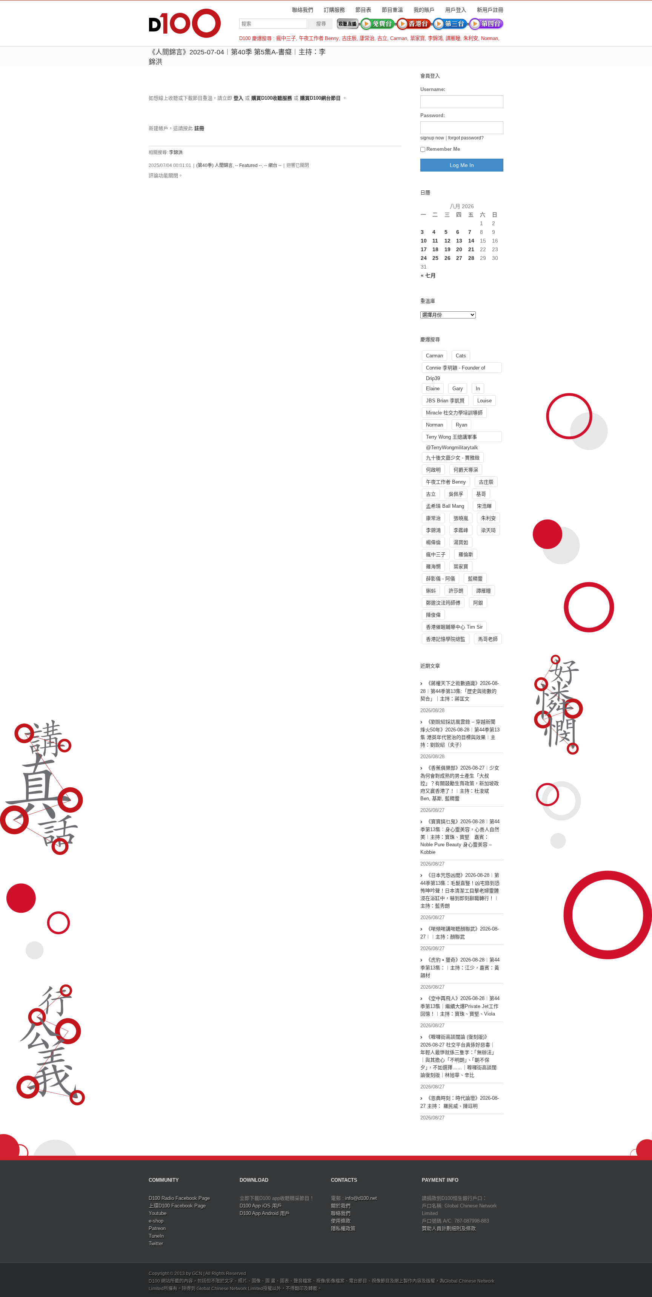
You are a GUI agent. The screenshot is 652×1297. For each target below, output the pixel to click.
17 (424, 249)
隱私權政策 (343, 1228)
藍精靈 (475, 578)
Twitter (156, 1243)
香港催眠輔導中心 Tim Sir (454, 627)
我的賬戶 (424, 10)
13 (459, 241)
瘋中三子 (286, 38)
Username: (432, 89)
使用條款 (341, 1221)
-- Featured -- (248, 165)
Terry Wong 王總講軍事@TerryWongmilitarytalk (452, 438)
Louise (484, 400)
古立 (382, 38)
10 (424, 241)
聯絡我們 (302, 10)
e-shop (156, 1221)
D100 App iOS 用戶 (261, 1206)
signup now (432, 137)
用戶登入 (455, 10)
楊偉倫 (433, 542)
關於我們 (341, 1206)
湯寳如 (461, 542)
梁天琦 (488, 530)
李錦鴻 (435, 38)
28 (471, 258)
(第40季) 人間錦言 (214, 165)
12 (447, 241)
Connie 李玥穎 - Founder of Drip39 (455, 369)
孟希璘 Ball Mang (445, 506)
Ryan (461, 425)
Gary (457, 388)
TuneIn (156, 1236)
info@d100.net (361, 1198)
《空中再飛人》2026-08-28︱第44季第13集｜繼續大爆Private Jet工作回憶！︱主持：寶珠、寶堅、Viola (460, 1006)
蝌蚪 (431, 591)
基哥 (481, 494)
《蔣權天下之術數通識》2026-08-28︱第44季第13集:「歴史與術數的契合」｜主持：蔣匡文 (459, 691)
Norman (489, 38)
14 (471, 241)
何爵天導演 (466, 470)
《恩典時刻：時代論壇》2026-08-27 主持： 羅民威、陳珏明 (459, 1102)
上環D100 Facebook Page (177, 1206)
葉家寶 (417, 38)
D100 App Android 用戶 (265, 1213)
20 (459, 249)
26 (447, 258)
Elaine (433, 388)
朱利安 (470, 38)
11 (435, 241)
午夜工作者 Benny (319, 38)
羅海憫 (433, 566)
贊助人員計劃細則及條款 (449, 1228)
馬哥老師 (488, 639)
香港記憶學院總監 (445, 639)
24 (424, 258)
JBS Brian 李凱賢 (445, 400)
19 (447, 249)
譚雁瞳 (453, 38)
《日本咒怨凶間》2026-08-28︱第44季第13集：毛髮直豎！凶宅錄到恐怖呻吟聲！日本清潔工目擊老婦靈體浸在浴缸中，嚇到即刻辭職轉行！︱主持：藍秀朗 (460, 890)
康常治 (367, 38)
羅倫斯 (465, 554)
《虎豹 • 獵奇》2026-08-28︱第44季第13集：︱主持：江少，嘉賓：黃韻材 (460, 967)
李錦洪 (176, 152)
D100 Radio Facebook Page (179, 1198)
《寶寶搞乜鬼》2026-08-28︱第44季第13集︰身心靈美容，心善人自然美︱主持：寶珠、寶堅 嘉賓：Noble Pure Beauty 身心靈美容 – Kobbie (460, 837)
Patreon (157, 1228)
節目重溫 (392, 10)
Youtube (157, 1213)
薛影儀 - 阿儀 (440, 578)
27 (459, 258)
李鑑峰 (461, 530)
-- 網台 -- (272, 165)
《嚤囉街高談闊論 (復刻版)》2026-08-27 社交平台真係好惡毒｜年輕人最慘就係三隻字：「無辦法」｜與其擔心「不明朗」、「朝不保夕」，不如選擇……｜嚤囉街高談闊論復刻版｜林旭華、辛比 (458, 1056)
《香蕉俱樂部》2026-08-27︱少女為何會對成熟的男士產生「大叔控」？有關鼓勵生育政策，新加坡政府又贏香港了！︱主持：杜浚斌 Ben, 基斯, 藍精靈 (459, 783)
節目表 (363, 10)
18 (435, 249)
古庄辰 (349, 38)
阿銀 (478, 603)
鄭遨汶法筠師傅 (443, 603)
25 (435, 258)
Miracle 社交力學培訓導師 (454, 413)
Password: (432, 115)
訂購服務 (334, 10)
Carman (398, 38)
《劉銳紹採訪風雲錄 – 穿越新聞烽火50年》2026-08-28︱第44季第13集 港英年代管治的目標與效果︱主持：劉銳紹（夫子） (460, 733)
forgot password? (466, 137)
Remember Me (443, 149)
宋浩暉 (484, 506)
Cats (461, 356)
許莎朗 (456, 591)
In (478, 388)
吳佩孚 (456, 494)
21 (471, 249)
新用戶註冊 (490, 10)
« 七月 (428, 275)
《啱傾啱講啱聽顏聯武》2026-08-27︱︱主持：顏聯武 (459, 933)
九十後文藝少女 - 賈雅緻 (453, 458)
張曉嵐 (461, 518)
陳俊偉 (433, 615)
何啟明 (433, 470)
